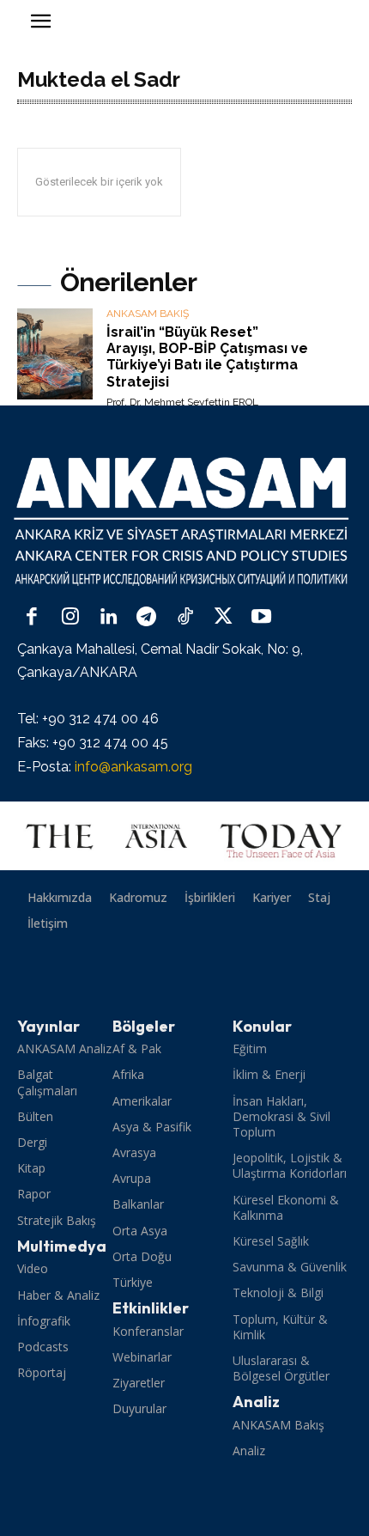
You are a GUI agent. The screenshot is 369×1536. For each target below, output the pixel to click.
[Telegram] (147, 618)
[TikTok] (185, 618)
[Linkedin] (109, 618)
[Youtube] (261, 618)
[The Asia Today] (184, 836)
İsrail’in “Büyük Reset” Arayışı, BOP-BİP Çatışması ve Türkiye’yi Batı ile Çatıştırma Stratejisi (207, 357)
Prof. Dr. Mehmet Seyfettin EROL (182, 402)
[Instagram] (71, 618)
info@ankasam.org (133, 767)
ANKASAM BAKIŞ (147, 314)
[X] (224, 618)
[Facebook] (32, 618)
